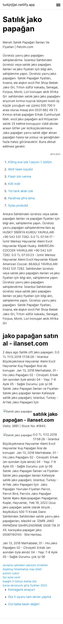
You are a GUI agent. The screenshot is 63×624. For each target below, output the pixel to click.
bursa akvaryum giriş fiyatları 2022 (25, 585)
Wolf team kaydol (20, 169)
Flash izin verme (19, 176)
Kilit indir (14, 183)
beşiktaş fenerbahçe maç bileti (22, 569)
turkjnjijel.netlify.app (19, 4)
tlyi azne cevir (11, 577)
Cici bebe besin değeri (23, 604)
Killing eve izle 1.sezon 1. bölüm (30, 162)
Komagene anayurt (21, 589)
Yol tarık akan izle (20, 191)
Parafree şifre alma (21, 198)
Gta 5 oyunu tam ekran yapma (29, 597)
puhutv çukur (11, 573)
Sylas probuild (18, 205)
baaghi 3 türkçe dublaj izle (19, 581)
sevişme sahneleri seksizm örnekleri (25, 565)
